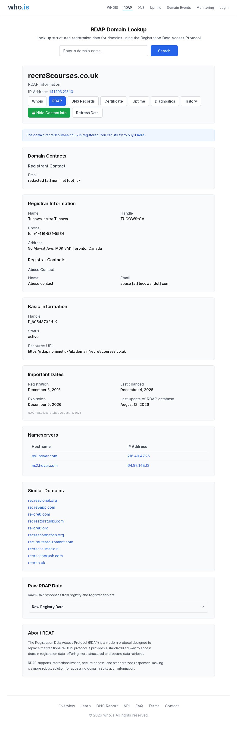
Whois (37, 101)
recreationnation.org (46, 535)
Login (224, 7)
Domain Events (179, 7)
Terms (153, 706)
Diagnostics (165, 101)
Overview (67, 706)
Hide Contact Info (51, 112)
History (191, 101)
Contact (172, 706)
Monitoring (205, 7)
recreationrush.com (45, 555)
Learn (86, 706)
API (126, 706)
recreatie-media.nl (43, 549)
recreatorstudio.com (46, 521)
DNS (140, 7)
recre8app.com (41, 507)
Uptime (155, 7)
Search (164, 51)
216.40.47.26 (139, 456)
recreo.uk (36, 562)
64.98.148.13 (138, 465)
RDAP (128, 7)
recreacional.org (42, 500)
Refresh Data (87, 112)
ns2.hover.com (45, 465)
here (140, 135)
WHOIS (112, 7)
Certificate (113, 101)
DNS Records (83, 101)
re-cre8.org (38, 528)
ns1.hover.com (44, 456)
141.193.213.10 (61, 91)
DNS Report (107, 706)
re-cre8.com (39, 514)
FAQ (139, 706)
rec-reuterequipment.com (50, 542)
